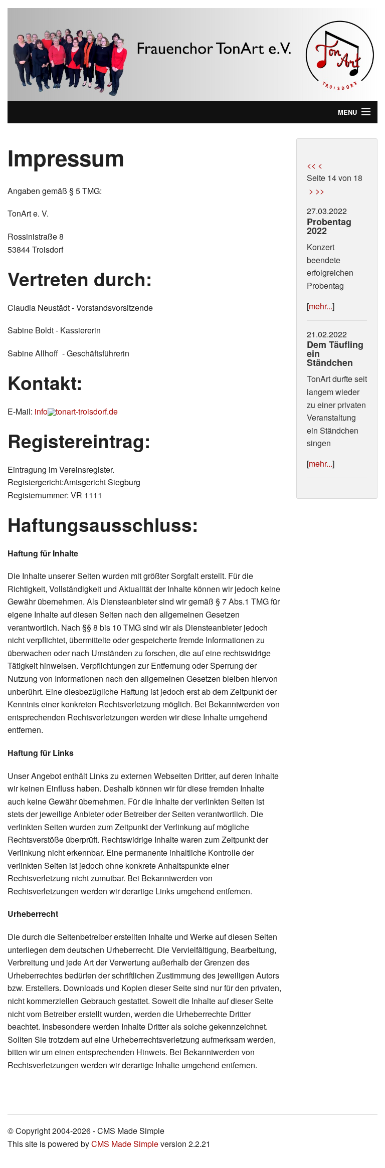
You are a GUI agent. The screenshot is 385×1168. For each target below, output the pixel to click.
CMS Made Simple (124, 1143)
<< (311, 165)
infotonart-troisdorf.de (76, 411)
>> (319, 191)
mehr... (320, 306)
